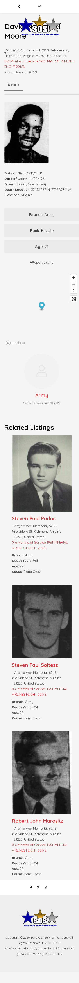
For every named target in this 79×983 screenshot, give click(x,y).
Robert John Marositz (37, 821)
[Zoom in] (73, 277)
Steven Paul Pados (34, 518)
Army (41, 395)
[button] (42, 306)
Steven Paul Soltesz (35, 665)
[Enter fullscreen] (73, 299)
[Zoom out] (73, 284)
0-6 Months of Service (21, 61)
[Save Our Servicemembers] (39, 19)
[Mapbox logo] (15, 342)
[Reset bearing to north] (73, 290)
